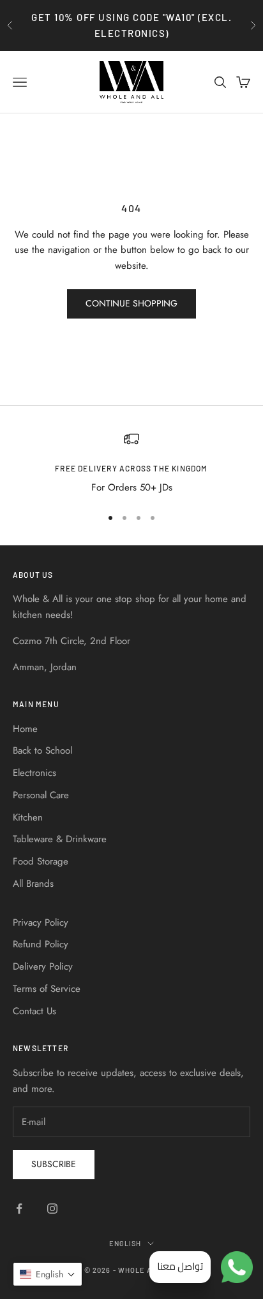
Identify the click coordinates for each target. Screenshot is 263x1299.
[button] (47, 1274)
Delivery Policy (43, 966)
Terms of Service (46, 989)
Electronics (34, 773)
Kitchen (28, 817)
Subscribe (53, 1164)
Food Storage (40, 861)
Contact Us (34, 1011)
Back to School (42, 750)
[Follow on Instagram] (52, 1208)
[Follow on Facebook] (19, 1208)
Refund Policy (40, 944)
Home (25, 729)
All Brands (33, 884)
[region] (131, 463)
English (125, 1243)
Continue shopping (131, 303)
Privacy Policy (40, 922)
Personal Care (41, 795)
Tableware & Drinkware (60, 839)
